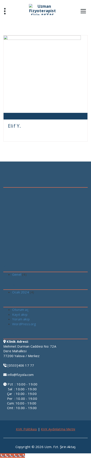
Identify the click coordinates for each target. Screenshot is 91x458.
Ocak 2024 (20, 292)
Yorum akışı (21, 319)
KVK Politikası (26, 429)
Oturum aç (20, 309)
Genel (16, 274)
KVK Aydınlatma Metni (58, 429)
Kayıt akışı (19, 314)
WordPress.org (24, 324)
